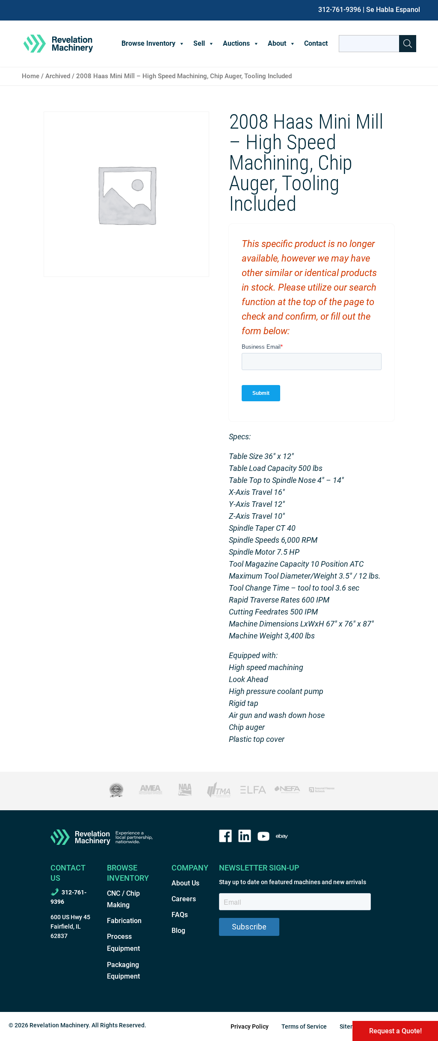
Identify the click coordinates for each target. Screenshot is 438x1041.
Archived (57, 76)
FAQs (180, 915)
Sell (199, 43)
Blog (178, 930)
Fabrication (124, 921)
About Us (185, 883)
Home (30, 76)
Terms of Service (304, 1026)
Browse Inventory (148, 43)
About (277, 43)
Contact (316, 43)
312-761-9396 (339, 10)
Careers (184, 899)
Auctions (236, 43)
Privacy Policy (250, 1026)
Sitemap (351, 1026)
